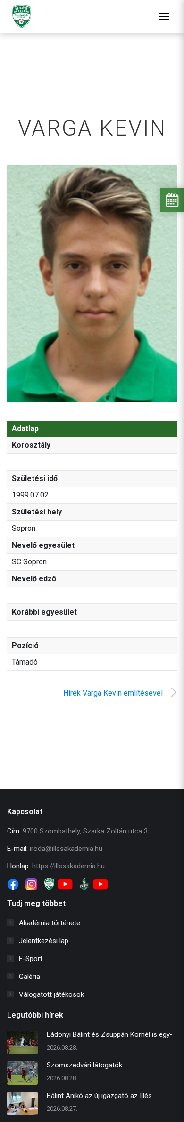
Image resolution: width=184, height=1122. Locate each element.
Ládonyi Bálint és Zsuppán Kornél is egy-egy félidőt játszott (110, 1035)
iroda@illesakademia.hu (66, 848)
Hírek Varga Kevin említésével (113, 693)
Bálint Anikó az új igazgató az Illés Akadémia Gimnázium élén (99, 1096)
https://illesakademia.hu (68, 866)
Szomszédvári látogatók (84, 1065)
